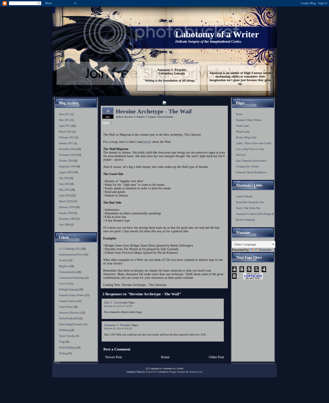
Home (165, 357)
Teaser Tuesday (67, 336)
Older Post (216, 357)
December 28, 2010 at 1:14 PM (118, 306)
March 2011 (65, 131)
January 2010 (66, 213)
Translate (265, 250)
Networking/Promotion (71, 324)
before (147, 141)
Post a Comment (116, 349)
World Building (67, 347)
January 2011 (66, 143)
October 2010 (66, 160)
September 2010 (67, 166)
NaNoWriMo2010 (69, 318)
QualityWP (151, 372)
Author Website (244, 196)
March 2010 (65, 201)
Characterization (68, 272)
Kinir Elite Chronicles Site (250, 202)
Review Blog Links (246, 137)
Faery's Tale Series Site (248, 208)
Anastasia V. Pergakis (117, 325)
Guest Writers (66, 306)
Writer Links (242, 125)
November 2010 (67, 154)
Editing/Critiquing (69, 289)
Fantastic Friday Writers (72, 295)
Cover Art (64, 283)
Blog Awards (243, 131)
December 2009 (67, 218)
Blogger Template (177, 372)
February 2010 (67, 207)
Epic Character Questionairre (251, 160)
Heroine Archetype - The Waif (154, 111)
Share (106, 123)
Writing (63, 353)
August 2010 (66, 172)
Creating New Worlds (247, 166)
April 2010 (64, 195)
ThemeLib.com (196, 372)
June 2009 (64, 224)
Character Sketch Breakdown (251, 172)
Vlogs (62, 341)
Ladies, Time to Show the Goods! (254, 143)
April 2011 (64, 125)
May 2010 (64, 189)
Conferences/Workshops (72, 277)
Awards (63, 260)
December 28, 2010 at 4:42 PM (118, 328)
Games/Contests (68, 301)
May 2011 (64, 120)
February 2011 (67, 137)
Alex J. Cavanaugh (116, 302)
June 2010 (64, 184)
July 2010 (64, 178)
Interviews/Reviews (70, 312)
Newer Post (113, 357)
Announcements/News (71, 254)
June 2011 (64, 114)
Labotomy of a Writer (217, 34)
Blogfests (64, 266)
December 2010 (67, 149)
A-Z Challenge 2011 (70, 248)
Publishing (65, 330)
